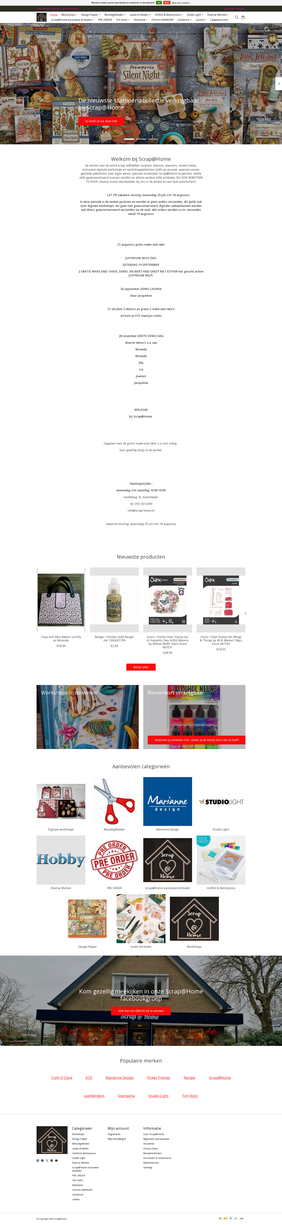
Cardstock (77, 1194)
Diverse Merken (61, 888)
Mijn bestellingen (117, 1138)
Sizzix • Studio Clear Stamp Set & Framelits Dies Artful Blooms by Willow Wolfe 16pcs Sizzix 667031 (167, 642)
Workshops (194, 947)
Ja (159, 3)
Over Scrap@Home (153, 1134)
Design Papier (87, 947)
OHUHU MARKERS (163, 20)
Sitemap (147, 1167)
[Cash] (220, 1218)
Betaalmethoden (152, 1153)
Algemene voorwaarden (156, 1138)
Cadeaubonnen (219, 20)
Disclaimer (149, 1143)
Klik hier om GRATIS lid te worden (141, 1011)
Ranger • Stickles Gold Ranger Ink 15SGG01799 (114, 638)
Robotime (77, 1185)
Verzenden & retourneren (157, 1158)
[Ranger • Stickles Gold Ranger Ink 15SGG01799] (114, 599)
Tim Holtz (77, 1180)
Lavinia (75, 1199)
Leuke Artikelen (141, 947)
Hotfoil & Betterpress (221, 888)
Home (53, 14)
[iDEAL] (225, 1218)
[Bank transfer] (242, 1218)
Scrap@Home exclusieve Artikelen (167, 888)
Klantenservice (151, 1162)
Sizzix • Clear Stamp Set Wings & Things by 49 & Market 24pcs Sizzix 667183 (221, 640)
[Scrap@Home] (42, 17)
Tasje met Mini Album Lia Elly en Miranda (61, 638)
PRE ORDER (105, 20)
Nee (167, 3)
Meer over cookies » (181, 3)
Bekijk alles (141, 667)
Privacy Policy (150, 1148)
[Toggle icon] (236, 17)
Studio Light (221, 829)
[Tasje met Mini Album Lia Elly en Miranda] (61, 599)
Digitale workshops (61, 829)
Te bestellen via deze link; (140, 121)
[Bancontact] (236, 1218)
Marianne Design (167, 829)
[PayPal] (231, 1218)
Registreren (114, 1134)
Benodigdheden (114, 829)
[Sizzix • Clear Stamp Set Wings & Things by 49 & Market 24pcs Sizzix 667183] (221, 599)
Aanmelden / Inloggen (234, 8)
